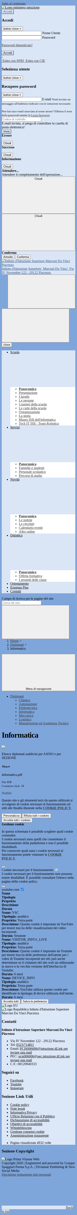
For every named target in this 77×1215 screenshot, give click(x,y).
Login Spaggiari (40, 115)
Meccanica (26, 715)
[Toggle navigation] (35, 325)
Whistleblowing (21, 1128)
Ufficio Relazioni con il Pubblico (32, 1116)
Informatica (26, 712)
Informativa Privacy (23, 1112)
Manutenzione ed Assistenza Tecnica (43, 723)
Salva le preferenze (35, 1001)
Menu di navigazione (38, 688)
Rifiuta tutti (36, 815)
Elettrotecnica (28, 708)
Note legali (17, 1108)
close (6, 344)
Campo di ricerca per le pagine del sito (27, 598)
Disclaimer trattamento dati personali (26, 1174)
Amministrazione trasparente (29, 1135)
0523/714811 (25, 1045)
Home (14, 641)
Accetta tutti (17, 820)
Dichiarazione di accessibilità (29, 1120)
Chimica (24, 700)
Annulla (8, 257)
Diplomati (17, 644)
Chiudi (7, 143)
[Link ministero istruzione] (21, 7)
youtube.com (11, 889)
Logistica (25, 719)
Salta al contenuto (14, 3)
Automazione (28, 704)
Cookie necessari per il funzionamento (28, 870)
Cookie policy (19, 1105)
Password (48, 37)
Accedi (7, 11)
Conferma (23, 257)
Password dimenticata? (17, 45)
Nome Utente (51, 33)
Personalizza (11, 815)
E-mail (46, 99)
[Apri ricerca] (41, 292)
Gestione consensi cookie (27, 1131)
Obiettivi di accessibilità (26, 1124)
